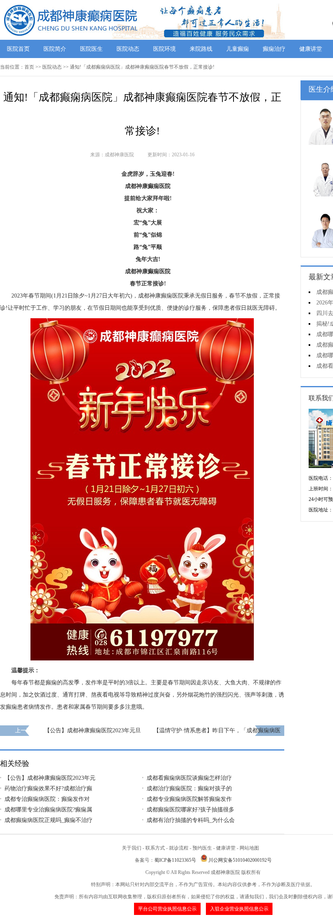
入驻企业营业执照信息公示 (239, 909)
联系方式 (155, 848)
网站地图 (249, 848)
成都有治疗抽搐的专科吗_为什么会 (191, 820)
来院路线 (201, 49)
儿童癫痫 (237, 49)
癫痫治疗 (274, 49)
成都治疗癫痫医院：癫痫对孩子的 (189, 788)
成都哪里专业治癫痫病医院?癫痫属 (48, 810)
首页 (29, 67)
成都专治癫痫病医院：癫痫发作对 (47, 799)
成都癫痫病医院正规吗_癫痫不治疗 (48, 820)
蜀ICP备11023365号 (175, 860)
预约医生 (202, 848)
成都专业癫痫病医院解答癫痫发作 (189, 799)
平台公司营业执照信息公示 (167, 909)
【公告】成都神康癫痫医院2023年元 (49, 778)
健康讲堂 (310, 49)
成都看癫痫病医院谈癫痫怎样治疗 (189, 778)
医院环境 (164, 49)
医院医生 (91, 49)
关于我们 (131, 848)
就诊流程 (178, 848)
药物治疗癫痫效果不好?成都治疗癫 (48, 788)
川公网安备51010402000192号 (240, 860)
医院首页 (18, 49)
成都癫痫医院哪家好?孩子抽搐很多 (190, 810)
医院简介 (54, 49)
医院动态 (128, 49)
